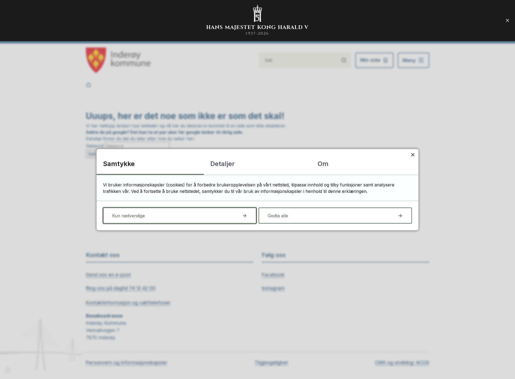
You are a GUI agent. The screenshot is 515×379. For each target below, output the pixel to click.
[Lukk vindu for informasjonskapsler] (412, 154)
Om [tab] (323, 163)
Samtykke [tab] (119, 163)
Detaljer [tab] (222, 163)
